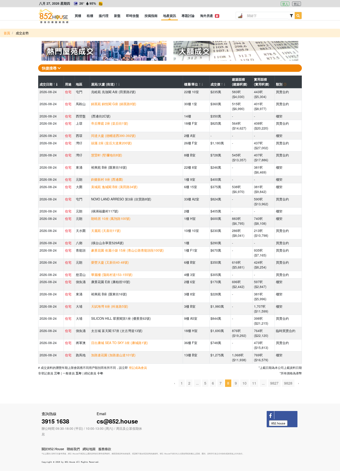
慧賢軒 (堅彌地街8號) (106, 155)
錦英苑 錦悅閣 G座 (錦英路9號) (113, 103)
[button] (78, 15)
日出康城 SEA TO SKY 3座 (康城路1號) (119, 342)
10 (244, 383)
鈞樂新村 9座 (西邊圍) (107, 179)
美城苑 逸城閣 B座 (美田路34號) (114, 186)
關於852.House (53, 448)
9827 (274, 383)
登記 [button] (297, 4)
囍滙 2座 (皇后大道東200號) (111, 143)
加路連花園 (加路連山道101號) (113, 355)
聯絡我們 (73, 448)
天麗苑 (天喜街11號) (106, 230)
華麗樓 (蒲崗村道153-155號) (112, 274)
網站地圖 (89, 448)
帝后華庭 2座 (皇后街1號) (109, 123)
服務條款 (104, 448)
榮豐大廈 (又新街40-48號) (110, 262)
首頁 (7, 33)
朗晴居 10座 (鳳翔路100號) (110, 218)
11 (254, 383)
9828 (288, 383)
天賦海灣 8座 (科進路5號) (109, 306)
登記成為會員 (138, 367)
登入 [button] (285, 4)
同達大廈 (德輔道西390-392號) (113, 135)
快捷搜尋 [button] (50, 68)
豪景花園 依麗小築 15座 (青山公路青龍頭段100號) (127, 250)
